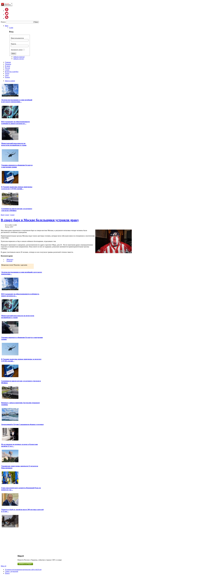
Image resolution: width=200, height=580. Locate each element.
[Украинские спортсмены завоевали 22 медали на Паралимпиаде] (10, 484)
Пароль (13, 44)
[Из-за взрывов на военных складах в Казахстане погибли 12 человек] (10, 462)
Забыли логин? (18, 59)
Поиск (3, 22)
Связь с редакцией (11, 571)
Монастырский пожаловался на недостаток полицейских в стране (13, 144)
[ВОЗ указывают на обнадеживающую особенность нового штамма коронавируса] (10, 118)
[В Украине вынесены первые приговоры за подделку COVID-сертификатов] (10, 183)
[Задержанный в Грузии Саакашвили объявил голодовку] (10, 440)
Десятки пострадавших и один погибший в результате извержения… (16, 101)
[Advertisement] (18, 541)
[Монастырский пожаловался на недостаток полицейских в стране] (10, 140)
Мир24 (21, 556)
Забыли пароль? (19, 57)
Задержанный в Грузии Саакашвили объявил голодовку (22, 424)
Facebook (9, 261)
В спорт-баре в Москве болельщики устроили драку (40, 220)
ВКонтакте (9, 259)
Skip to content (10, 81)
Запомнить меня (16, 50)
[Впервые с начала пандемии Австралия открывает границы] (10, 420)
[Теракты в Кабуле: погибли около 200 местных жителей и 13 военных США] (10, 527)
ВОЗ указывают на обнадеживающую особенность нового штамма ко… (15, 122)
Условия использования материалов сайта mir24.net (23, 569)
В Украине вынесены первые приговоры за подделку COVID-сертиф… (16, 188)
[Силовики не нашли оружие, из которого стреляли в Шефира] (10, 205)
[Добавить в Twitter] (3, 267)
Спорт (7, 215)
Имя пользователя (17, 38)
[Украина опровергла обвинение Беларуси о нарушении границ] (10, 161)
